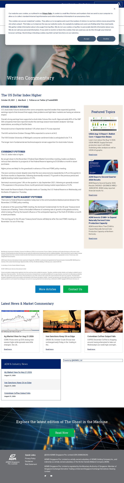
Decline (106, 39)
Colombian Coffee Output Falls (101, 336)
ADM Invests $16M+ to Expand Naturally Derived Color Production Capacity (102, 220)
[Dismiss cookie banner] (114, 8)
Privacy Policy (30, 458)
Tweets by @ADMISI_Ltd (72, 360)
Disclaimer (29, 461)
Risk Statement (31, 464)
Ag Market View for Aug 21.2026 (19, 336)
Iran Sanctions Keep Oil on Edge (60, 336)
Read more (93, 155)
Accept (86, 39)
